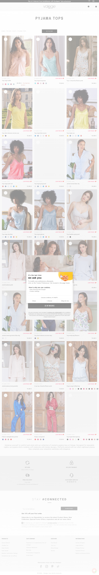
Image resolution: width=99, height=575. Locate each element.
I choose (49, 301)
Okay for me (65, 301)
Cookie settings (34, 291)
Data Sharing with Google (38, 289)
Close (34, 301)
